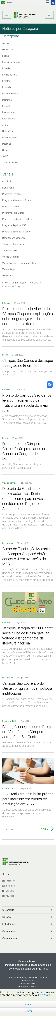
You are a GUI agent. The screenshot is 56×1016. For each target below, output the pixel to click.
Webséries (7, 275)
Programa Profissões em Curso (17, 219)
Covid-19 (6, 181)
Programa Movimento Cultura (17, 200)
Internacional (8, 118)
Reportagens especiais (13, 238)
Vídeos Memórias (10, 257)
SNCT (5, 156)
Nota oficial (7, 131)
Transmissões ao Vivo (13, 244)
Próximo (45, 829)
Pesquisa (6, 144)
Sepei (5, 150)
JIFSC (5, 125)
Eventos (6, 81)
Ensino (5, 56)
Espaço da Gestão (11, 62)
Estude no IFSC (9, 74)
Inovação (6, 106)
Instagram (10, 885)
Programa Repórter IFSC (14, 225)
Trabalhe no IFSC (10, 162)
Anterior (9, 829)
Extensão (7, 87)
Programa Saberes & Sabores (17, 231)
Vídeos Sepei (8, 269)
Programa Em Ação (12, 194)
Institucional (8, 112)
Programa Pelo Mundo (13, 213)
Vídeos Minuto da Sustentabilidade (19, 263)
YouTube (10, 895)
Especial (6, 68)
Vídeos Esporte (9, 250)
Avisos (5, 43)
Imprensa (7, 100)
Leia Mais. (44, 995)
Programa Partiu (10, 206)
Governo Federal (10, 93)
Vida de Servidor (10, 483)
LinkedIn (10, 890)
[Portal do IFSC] (25, 16)
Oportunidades (9, 137)
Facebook (10, 880)
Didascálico (7, 49)
